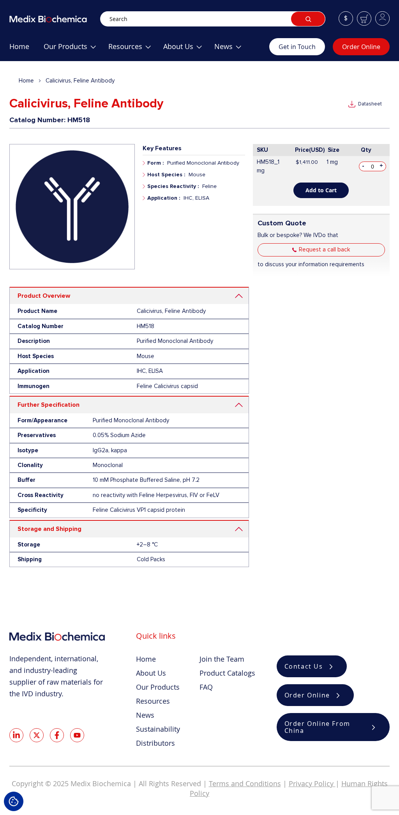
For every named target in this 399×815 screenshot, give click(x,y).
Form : (155, 163)
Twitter (37, 735)
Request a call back (324, 249)
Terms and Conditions (245, 783)
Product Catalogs (227, 673)
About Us (151, 673)
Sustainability (158, 729)
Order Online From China (317, 727)
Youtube (77, 735)
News (145, 715)
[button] (346, 18)
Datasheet (370, 104)
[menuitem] (19, 49)
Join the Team (222, 659)
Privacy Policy (312, 783)
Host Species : (166, 174)
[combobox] (212, 18)
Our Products (158, 687)
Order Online (361, 46)
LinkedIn (16, 735)
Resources (153, 701)
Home (26, 80)
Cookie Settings (13, 801)
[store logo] (54, 18)
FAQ (206, 687)
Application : (163, 198)
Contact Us (303, 666)
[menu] (139, 49)
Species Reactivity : (173, 186)
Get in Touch (297, 46)
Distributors (155, 743)
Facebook (57, 735)
